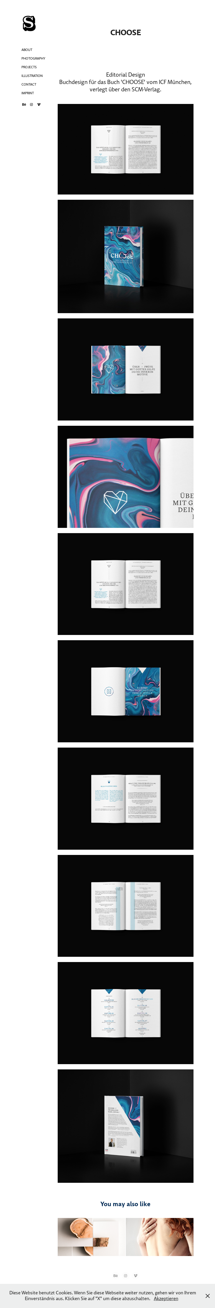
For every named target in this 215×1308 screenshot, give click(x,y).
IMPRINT (28, 93)
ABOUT (27, 50)
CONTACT (29, 84)
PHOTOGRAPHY (33, 58)
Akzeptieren (166, 1299)
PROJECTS (29, 67)
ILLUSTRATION (32, 75)
